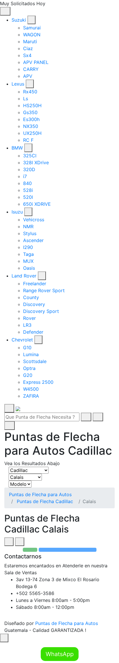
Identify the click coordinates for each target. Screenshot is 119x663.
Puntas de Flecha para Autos (40, 494)
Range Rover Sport (44, 290)
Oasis (29, 268)
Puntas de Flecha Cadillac (45, 501)
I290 (28, 247)
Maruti (30, 41)
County (31, 297)
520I (28, 197)
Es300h (31, 119)
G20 (27, 375)
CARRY (31, 69)
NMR (28, 226)
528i (28, 190)
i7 (25, 176)
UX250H (32, 133)
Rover (29, 318)
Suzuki (19, 20)
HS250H (32, 105)
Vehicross (33, 219)
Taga (28, 254)
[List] (19, 541)
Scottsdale (35, 361)
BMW (17, 148)
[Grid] (9, 541)
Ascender (33, 240)
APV (27, 76)
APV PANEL (36, 62)
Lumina (31, 354)
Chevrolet (22, 340)
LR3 (27, 325)
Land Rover (24, 276)
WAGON (31, 34)
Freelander (34, 283)
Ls (25, 98)
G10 (27, 347)
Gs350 (30, 112)
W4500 (31, 389)
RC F (28, 140)
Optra (29, 368)
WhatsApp (60, 654)
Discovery (34, 304)
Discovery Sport (41, 311)
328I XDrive (36, 162)
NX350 (30, 126)
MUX (28, 261)
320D (29, 169)
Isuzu (17, 212)
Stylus (29, 233)
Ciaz (28, 48)
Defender (33, 332)
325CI (29, 155)
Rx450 (30, 92)
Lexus (18, 84)
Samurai (32, 28)
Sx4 (27, 55)
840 (27, 183)
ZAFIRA (31, 396)
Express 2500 (38, 382)
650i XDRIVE (37, 204)
